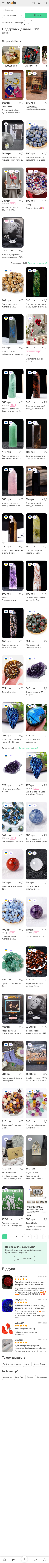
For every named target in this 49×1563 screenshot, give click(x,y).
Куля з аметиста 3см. (35, 936)
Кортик (27, 1364)
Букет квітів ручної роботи (34, 360)
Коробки (19, 1377)
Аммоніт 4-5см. (9, 692)
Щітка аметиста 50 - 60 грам (11, 790)
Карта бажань (40, 1364)
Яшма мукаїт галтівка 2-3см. (11, 1126)
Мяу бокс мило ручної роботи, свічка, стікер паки (12, 1177)
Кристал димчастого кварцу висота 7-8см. (35, 457)
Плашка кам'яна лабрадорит (33, 740)
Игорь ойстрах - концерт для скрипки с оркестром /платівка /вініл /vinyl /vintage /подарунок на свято (12, 1032)
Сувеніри (7, 1377)
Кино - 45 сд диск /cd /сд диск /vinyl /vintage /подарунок (12, 158)
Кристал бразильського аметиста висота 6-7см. (11, 599)
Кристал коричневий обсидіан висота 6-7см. (35, 407)
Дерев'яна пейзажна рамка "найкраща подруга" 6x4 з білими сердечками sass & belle (36, 1227)
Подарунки (8, 10)
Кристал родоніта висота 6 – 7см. (10, 646)
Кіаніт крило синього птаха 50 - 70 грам (35, 793)
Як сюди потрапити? (37, 263)
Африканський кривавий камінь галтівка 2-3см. (33, 646)
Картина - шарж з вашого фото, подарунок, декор (10, 208)
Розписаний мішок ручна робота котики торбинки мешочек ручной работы (11, 111)
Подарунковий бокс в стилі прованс (12, 1079)
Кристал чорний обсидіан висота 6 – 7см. (35, 504)
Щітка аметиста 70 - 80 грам (35, 693)
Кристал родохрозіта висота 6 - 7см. (35, 599)
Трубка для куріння (12, 1364)
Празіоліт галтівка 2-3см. (11, 984)
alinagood (19, 1340)
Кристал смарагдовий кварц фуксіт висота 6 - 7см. (36, 305)
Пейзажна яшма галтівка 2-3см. (9, 305)
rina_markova (21, 1276)
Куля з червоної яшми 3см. (12, 887)
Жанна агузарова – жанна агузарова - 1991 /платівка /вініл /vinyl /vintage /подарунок (12, 255)
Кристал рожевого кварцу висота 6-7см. (12, 504)
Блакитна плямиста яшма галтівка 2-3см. (35, 158)
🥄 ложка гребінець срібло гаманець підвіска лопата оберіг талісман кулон (30, 1346)
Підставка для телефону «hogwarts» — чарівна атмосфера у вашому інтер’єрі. (36, 108)
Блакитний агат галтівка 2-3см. (9, 937)
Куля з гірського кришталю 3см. (33, 887)
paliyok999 (19, 1323)
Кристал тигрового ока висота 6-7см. (12, 551)
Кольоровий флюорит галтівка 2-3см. (36, 1126)
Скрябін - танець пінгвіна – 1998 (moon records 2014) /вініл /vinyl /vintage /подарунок (12, 1224)
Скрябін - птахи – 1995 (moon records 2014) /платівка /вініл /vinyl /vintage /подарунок (36, 1079)
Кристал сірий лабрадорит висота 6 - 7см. (12, 352)
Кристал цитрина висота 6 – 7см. (34, 551)
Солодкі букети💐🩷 (35, 208)
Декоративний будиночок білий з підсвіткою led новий (35, 1177)
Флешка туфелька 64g (25, 1329)
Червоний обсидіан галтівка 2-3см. (35, 984)
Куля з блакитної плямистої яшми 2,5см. (36, 840)
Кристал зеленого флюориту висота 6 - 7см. (11, 410)
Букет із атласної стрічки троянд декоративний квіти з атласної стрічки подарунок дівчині (30, 1283)
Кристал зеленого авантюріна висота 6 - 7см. (12, 457)
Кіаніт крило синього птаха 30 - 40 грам (11, 740)
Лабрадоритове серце (12, 842)
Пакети (30, 1377)
